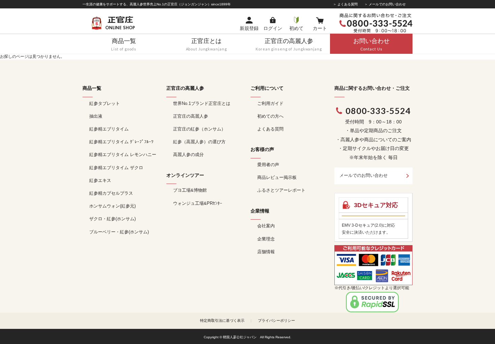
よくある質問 (270, 128)
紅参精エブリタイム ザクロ (116, 167)
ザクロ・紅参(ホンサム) (112, 218)
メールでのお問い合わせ (363, 175)
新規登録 (249, 28)
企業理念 (266, 238)
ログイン (272, 28)
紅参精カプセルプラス (111, 193)
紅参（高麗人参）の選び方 (199, 141)
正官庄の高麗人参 (190, 116)
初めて (296, 28)
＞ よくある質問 (345, 4)
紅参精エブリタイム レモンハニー (122, 154)
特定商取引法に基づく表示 (222, 320)
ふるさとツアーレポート (281, 190)
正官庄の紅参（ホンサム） (199, 128)
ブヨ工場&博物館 (190, 190)
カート (320, 28)
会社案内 (266, 225)
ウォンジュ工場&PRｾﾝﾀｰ (197, 203)
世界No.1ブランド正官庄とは (201, 103)
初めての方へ (270, 116)
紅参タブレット (104, 103)
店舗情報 (266, 251)
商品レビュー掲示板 (277, 177)
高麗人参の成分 (188, 154)
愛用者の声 (268, 164)
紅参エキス (100, 180)
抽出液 (95, 116)
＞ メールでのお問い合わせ (385, 4)
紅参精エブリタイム (109, 128)
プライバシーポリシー (276, 320)
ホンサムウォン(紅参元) (112, 205)
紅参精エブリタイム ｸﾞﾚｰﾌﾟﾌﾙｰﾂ (121, 141)
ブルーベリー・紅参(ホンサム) (119, 231)
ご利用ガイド (270, 103)
